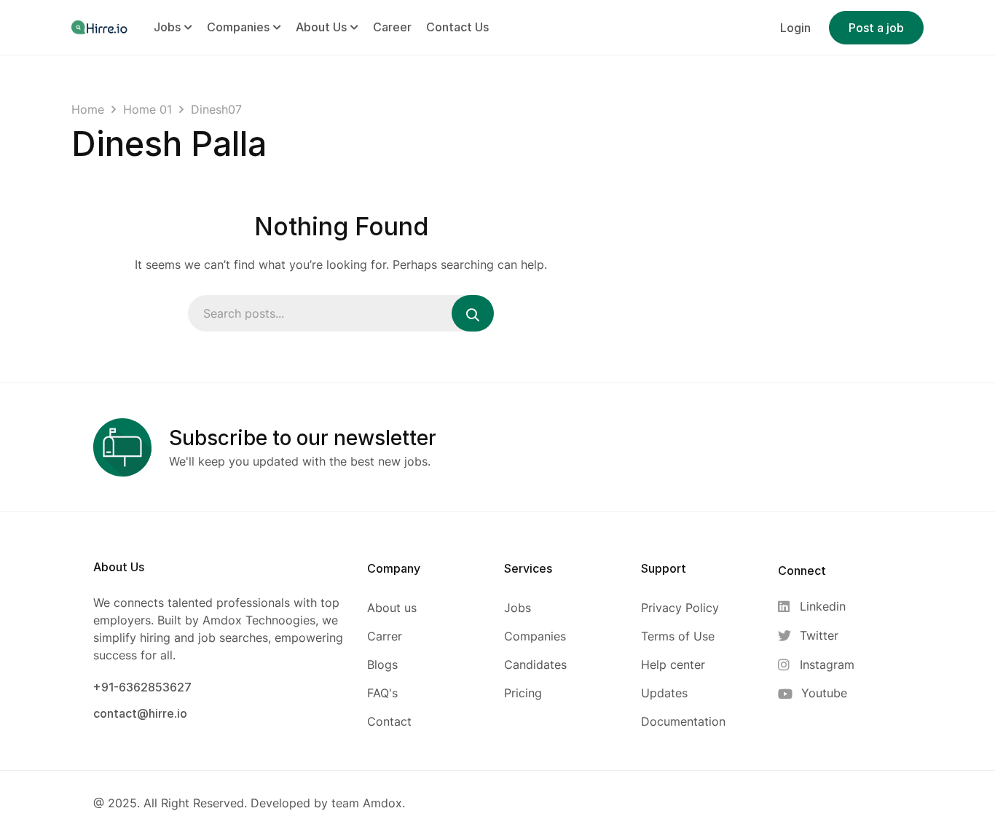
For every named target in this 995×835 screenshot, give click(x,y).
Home (87, 109)
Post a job (876, 27)
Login (795, 27)
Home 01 (147, 109)
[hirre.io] (100, 27)
